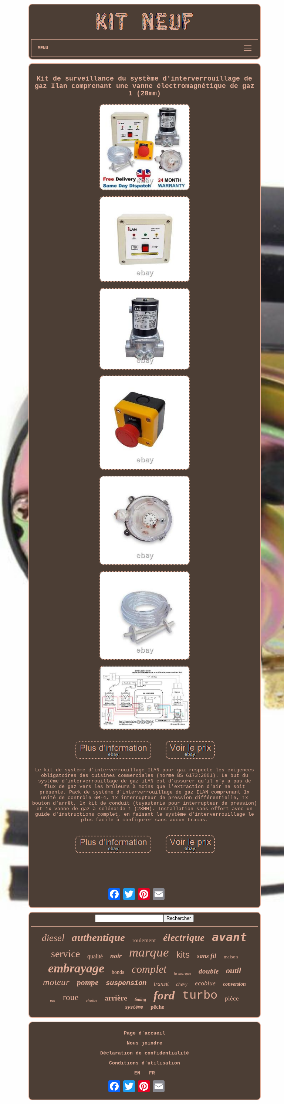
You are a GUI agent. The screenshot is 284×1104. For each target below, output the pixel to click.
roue (70, 997)
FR (152, 1073)
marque (149, 952)
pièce (232, 998)
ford (164, 995)
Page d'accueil (144, 1033)
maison (231, 956)
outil (233, 970)
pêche (157, 1007)
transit (161, 984)
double (209, 971)
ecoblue (205, 983)
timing (140, 999)
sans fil (206, 955)
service (65, 953)
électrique (183, 937)
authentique (98, 937)
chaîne (91, 1000)
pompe (87, 982)
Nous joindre (144, 1043)
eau (52, 1000)
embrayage (76, 968)
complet (149, 969)
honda (118, 972)
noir (116, 955)
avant (229, 937)
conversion (234, 984)
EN (137, 1073)
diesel (53, 938)
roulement (144, 940)
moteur (56, 982)
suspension (126, 983)
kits (183, 954)
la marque (182, 973)
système (134, 1007)
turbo (199, 995)
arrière (116, 998)
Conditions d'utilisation (144, 1063)
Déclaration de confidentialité (144, 1053)
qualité (95, 956)
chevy (181, 984)
